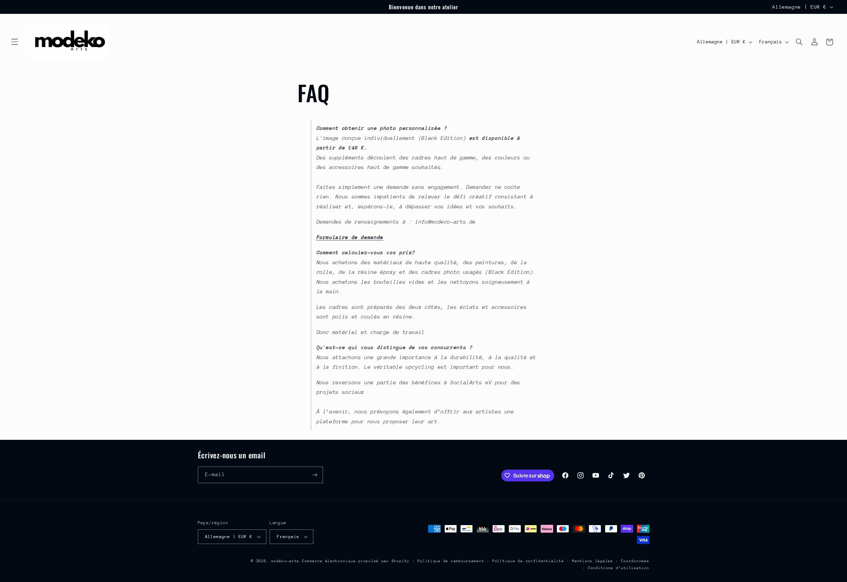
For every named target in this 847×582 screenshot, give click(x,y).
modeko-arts (285, 561)
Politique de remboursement (451, 561)
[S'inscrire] (314, 475)
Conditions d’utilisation (618, 568)
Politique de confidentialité (528, 561)
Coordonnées (635, 561)
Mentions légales (592, 561)
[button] (14, 42)
